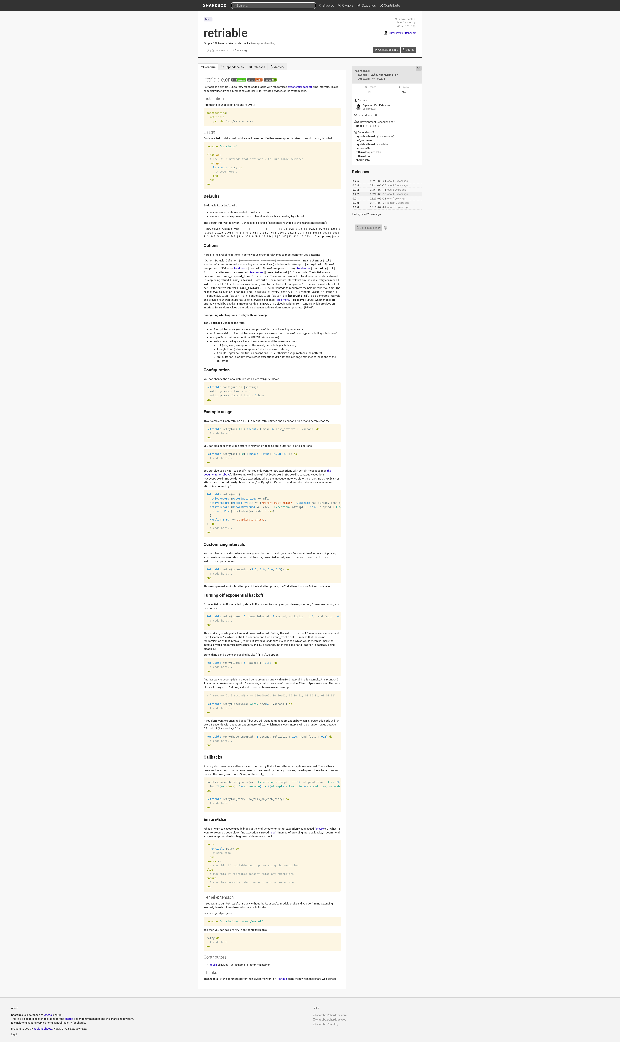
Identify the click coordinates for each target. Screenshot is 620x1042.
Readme (210, 67)
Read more (240, 268)
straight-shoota (42, 1028)
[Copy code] (419, 68)
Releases (258, 67)
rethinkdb (368, 152)
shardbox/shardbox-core (331, 1015)
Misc (208, 19)
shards (69, 1018)
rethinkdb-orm (364, 156)
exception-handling (263, 43)
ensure (319, 828)
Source (409, 49)
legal (14, 1034)
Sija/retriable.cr (406, 19)
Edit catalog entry (370, 227)
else (272, 832)
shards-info (363, 160)
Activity (278, 67)
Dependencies (234, 67)
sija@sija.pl (369, 108)
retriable (226, 33)
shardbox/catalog (327, 1024)
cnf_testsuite (364, 140)
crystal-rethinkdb (366, 136)
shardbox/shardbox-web (331, 1019)
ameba (360, 125)
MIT (370, 92)
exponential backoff (300, 86)
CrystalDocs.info (388, 49)
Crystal (48, 1014)
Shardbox (215, 5)
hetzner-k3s (363, 148)
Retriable (282, 978)
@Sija (213, 964)
